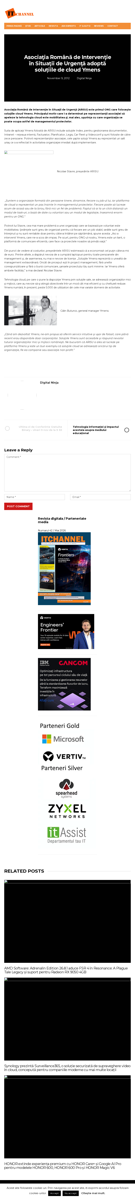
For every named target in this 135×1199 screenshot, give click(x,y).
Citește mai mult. (93, 1193)
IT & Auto (84, 26)
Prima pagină (14, 26)
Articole (39, 26)
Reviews (99, 26)
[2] (32, 310)
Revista (53, 26)
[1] (30, 171)
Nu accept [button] (71, 1193)
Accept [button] (54, 1193)
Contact (112, 26)
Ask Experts (69, 26)
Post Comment (18, 506)
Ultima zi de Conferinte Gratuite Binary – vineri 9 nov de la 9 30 (40, 428)
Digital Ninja (84, 78)
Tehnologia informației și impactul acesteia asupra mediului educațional (96, 430)
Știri (28, 26)
